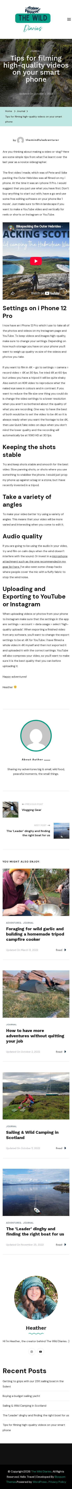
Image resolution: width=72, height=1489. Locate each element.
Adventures (13, 922)
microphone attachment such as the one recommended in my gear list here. (35, 561)
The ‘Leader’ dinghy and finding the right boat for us (36, 1415)
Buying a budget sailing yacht (21, 1396)
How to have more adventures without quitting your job (35, 1036)
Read (59, 950)
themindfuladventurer (42, 140)
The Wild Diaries (41, 1471)
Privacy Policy (57, 1482)
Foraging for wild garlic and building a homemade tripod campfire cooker (35, 934)
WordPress (40, 1482)
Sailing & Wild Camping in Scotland (24, 1405)
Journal (35, 51)
